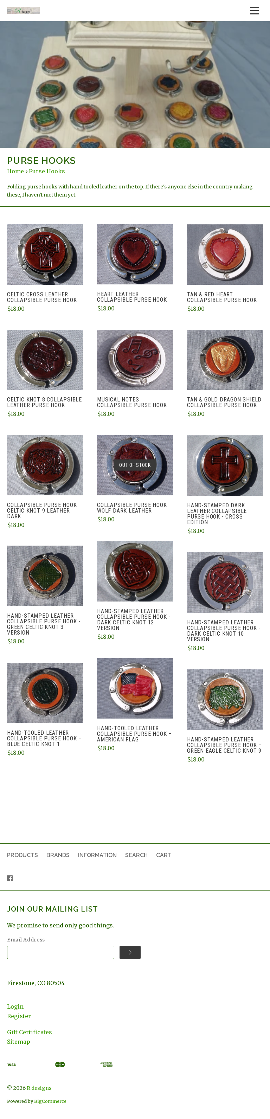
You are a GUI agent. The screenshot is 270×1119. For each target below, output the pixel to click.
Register (19, 1016)
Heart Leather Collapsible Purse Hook (132, 297)
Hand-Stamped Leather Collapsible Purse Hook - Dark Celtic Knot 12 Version (134, 619)
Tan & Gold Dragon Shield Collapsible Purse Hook (224, 402)
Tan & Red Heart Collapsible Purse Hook (222, 297)
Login (15, 1006)
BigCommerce (50, 1101)
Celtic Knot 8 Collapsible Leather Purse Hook (44, 402)
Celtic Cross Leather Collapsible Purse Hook (42, 297)
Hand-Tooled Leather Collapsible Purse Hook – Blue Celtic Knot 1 (44, 738)
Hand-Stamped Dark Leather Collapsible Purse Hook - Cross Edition (217, 514)
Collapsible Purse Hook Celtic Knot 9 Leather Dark (42, 511)
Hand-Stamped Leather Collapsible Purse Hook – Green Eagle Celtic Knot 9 (224, 745)
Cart (164, 855)
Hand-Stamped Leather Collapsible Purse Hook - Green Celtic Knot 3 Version (44, 624)
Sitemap (18, 1041)
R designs (39, 1088)
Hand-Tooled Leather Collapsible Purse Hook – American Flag (134, 734)
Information (97, 855)
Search (136, 855)
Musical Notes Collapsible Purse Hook (132, 402)
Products (22, 855)
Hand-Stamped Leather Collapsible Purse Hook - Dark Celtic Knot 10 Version (224, 631)
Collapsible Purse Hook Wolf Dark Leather (132, 508)
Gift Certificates (29, 1032)
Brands (58, 855)
